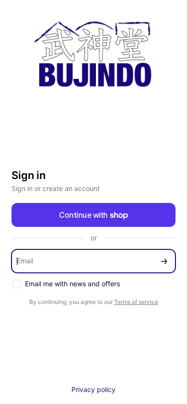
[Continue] (164, 261)
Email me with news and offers (72, 284)
